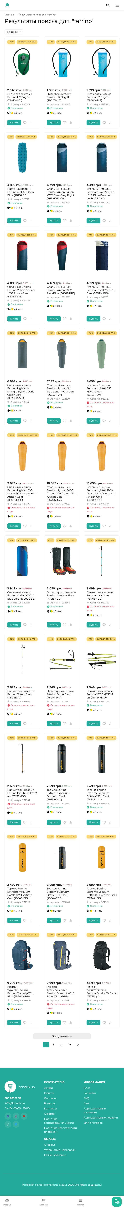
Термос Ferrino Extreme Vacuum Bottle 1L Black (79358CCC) (58, 794)
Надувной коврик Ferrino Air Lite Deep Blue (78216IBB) (20, 192)
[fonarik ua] (7, 5)
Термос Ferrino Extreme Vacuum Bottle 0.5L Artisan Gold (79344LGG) (102, 893)
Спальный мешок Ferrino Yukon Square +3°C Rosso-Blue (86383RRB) (21, 291)
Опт (86, 1103)
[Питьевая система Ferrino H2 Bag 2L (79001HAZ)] (62, 62)
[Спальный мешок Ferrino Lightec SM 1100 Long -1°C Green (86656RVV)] (62, 354)
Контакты (50, 1108)
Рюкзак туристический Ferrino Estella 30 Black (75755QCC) (102, 991)
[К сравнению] (31, 122)
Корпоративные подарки (101, 1117)
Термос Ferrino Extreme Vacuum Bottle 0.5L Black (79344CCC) (58, 893)
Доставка (50, 1098)
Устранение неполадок (59, 1149)
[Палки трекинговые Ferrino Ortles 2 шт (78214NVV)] (62, 660)
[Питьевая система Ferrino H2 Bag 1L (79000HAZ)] (102, 62)
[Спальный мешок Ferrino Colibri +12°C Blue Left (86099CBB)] (22, 561)
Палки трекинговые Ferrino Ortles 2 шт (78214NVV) (60, 694)
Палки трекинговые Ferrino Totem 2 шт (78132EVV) (20, 694)
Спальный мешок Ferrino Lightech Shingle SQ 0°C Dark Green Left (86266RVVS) (20, 392)
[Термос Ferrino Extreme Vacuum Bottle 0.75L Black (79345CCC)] (102, 758)
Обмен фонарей (55, 1155)
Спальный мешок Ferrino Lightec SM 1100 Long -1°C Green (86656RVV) (60, 390)
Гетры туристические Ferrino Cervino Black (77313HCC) (61, 595)
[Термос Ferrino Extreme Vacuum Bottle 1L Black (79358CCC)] (62, 758)
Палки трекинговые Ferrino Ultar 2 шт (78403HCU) (100, 595)
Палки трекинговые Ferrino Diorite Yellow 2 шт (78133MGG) (22, 793)
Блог (87, 1087)
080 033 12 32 (13, 1098)
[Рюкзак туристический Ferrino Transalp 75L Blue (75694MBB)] (22, 955)
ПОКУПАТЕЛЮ (54, 1082)
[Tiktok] (8, 1124)
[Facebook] (8, 1116)
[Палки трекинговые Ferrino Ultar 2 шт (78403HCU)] (102, 561)
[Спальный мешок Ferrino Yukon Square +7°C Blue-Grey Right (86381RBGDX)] (62, 157)
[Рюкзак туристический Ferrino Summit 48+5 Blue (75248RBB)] (62, 955)
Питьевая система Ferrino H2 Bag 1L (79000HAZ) (99, 97)
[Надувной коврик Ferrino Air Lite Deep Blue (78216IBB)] (22, 157)
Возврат (49, 1103)
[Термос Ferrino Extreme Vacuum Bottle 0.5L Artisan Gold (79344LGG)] (102, 857)
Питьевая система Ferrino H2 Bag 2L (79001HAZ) (59, 97)
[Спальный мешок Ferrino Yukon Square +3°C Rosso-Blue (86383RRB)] (22, 256)
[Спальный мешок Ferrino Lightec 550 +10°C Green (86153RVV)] (102, 354)
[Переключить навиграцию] (117, 5)
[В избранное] (24, 122)
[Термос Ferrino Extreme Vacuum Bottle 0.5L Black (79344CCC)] (62, 857)
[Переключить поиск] (108, 5)
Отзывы (49, 1144)
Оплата (49, 1093)
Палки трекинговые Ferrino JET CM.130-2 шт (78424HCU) (100, 694)
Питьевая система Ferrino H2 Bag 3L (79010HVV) (19, 97)
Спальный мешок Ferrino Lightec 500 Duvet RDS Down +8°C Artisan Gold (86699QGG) (22, 494)
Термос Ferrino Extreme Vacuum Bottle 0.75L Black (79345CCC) (98, 794)
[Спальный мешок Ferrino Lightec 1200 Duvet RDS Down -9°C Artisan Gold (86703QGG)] (102, 456)
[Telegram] (16, 1124)
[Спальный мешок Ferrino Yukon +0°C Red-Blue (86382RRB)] (62, 256)
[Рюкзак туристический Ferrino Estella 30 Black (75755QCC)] (102, 955)
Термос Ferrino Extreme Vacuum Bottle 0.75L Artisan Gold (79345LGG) (19, 893)
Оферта (49, 1113)
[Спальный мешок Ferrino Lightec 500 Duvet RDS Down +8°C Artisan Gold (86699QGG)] (22, 456)
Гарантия (90, 1093)
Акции (48, 1087)
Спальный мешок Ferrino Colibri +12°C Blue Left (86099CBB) (21, 595)
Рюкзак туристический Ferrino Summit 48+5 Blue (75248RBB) (60, 991)
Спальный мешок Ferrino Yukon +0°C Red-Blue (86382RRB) (61, 290)
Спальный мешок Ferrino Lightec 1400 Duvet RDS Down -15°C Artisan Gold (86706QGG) (62, 494)
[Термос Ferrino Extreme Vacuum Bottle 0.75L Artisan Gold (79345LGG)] (22, 857)
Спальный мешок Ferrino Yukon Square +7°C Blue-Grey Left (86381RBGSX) (100, 193)
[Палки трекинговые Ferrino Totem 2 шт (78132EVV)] (22, 660)
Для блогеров (93, 1122)
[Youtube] (24, 1116)
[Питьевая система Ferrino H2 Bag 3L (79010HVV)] (22, 62)
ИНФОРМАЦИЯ (94, 1082)
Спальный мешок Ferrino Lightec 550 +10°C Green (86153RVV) (99, 390)
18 (69, 1044)
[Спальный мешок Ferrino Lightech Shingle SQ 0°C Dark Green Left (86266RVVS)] (22, 354)
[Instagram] (16, 1116)
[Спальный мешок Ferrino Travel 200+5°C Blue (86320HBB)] (102, 256)
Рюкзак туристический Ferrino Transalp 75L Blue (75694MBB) (20, 991)
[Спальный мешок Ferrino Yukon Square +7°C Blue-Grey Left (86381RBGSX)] (102, 157)
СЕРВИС (50, 1139)
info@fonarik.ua (15, 1103)
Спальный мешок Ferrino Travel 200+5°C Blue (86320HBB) (101, 290)
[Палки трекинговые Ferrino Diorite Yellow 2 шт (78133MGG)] (22, 758)
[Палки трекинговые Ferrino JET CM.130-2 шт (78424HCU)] (102, 660)
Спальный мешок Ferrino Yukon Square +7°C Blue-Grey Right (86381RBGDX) (61, 193)
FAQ (86, 1098)
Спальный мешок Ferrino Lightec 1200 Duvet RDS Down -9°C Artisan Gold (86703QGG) (101, 494)
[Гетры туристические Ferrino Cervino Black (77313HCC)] (62, 561)
